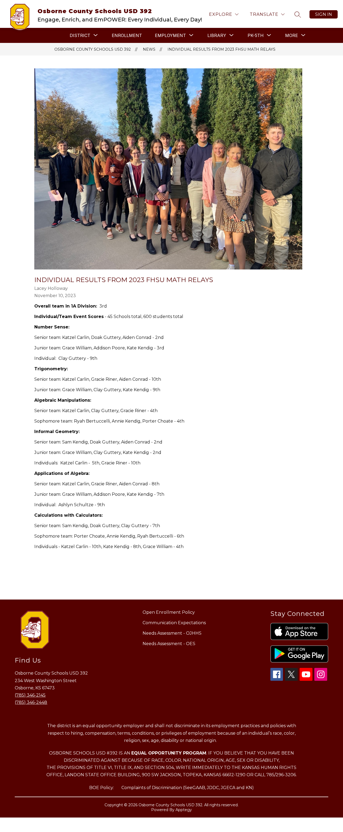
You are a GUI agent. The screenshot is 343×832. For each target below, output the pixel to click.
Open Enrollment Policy (169, 612)
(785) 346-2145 (30, 695)
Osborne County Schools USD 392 (92, 49)
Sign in (323, 14)
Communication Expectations (174, 622)
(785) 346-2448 (31, 702)
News (149, 49)
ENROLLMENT (127, 35)
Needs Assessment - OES (169, 643)
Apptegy (184, 809)
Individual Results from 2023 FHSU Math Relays (221, 49)
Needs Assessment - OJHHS (172, 633)
